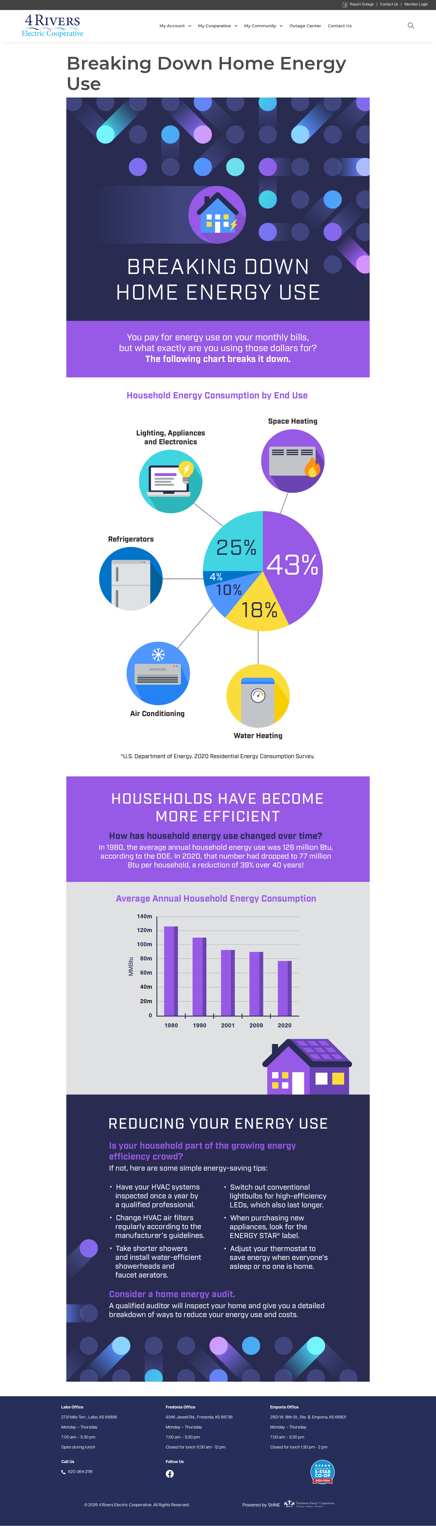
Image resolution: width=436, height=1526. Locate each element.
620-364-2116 (80, 1472)
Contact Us (389, 4)
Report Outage (362, 4)
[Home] (63, 26)
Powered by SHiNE (261, 1505)
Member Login (416, 4)
